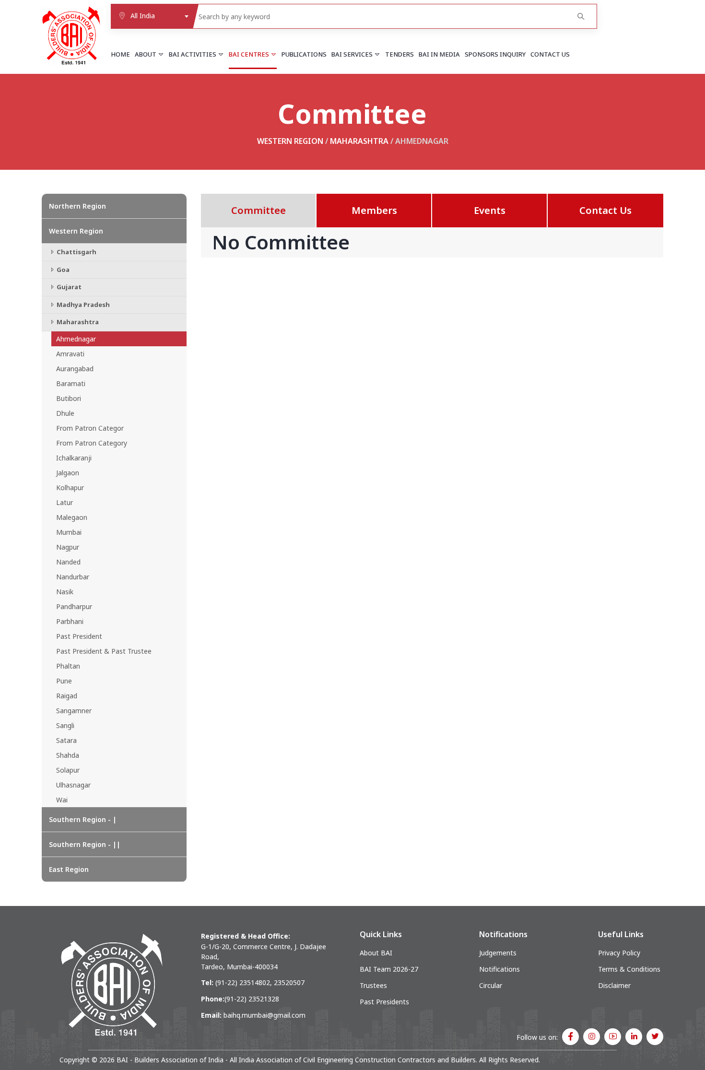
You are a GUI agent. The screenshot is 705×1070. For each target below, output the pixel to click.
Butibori (68, 398)
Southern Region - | (83, 819)
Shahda (67, 755)
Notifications (499, 969)
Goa (62, 269)
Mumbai (69, 532)
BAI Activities (193, 54)
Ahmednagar (76, 338)
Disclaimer (614, 985)
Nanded (68, 561)
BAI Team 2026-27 (389, 969)
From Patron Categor (90, 428)
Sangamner (74, 710)
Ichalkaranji (74, 457)
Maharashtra (359, 141)
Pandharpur (74, 606)
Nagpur (67, 547)
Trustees (373, 985)
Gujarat (68, 286)
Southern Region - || (84, 844)
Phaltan (68, 665)
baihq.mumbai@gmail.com (264, 1015)
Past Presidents (384, 1001)
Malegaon (71, 517)
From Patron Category (91, 442)
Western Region (290, 141)
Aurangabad (75, 368)
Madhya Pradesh (82, 304)
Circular (490, 985)
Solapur (68, 770)
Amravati (70, 353)
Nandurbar (72, 576)
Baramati (70, 383)
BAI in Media (439, 54)
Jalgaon (67, 472)
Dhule (65, 413)
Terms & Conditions (629, 969)
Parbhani (69, 621)
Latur (64, 502)
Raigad (66, 695)
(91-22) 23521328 (251, 998)
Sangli (65, 725)
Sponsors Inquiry (495, 54)
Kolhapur (70, 487)
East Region (69, 869)
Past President (79, 636)
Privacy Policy (619, 952)
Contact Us (550, 54)
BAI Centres (249, 54)
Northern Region (77, 206)
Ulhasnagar (73, 784)
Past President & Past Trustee (104, 651)
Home (120, 54)
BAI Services (352, 54)
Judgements (498, 952)
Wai (62, 799)
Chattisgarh (75, 251)
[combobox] (151, 16)
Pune (64, 680)
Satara (66, 740)
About (146, 54)
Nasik (64, 591)
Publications (304, 54)
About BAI (376, 952)
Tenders (399, 54)
